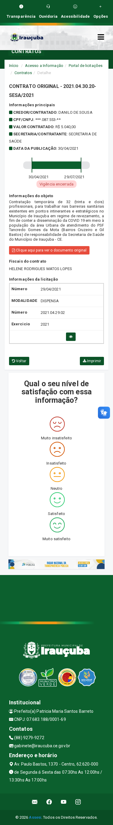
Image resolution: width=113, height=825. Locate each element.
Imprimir (93, 361)
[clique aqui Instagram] (78, 801)
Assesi (35, 817)
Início (14, 65)
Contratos (23, 73)
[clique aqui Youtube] (63, 801)
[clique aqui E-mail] (35, 801)
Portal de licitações (85, 65)
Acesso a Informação (44, 65)
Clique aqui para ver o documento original (50, 250)
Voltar (20, 361)
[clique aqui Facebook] (49, 801)
